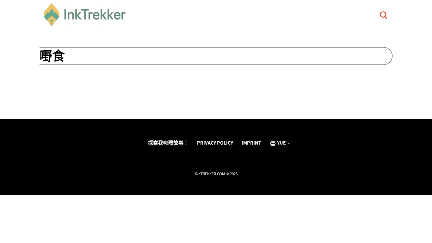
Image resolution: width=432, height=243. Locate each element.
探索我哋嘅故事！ (168, 143)
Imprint (251, 143)
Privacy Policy (215, 143)
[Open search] (383, 15)
